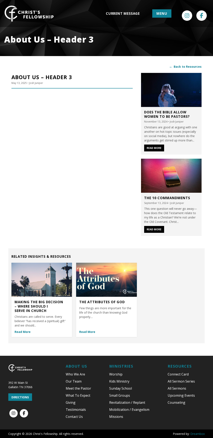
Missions (116, 416)
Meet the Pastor (78, 388)
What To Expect (78, 395)
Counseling (176, 402)
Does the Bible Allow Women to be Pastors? (167, 114)
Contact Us (74, 416)
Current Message (123, 13)
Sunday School (120, 388)
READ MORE (154, 148)
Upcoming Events (181, 395)
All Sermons (177, 388)
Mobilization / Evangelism (129, 409)
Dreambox (197, 434)
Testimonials (76, 409)
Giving (71, 402)
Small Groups (119, 395)
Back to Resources (185, 66)
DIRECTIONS (20, 397)
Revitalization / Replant (127, 402)
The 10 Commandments (167, 198)
